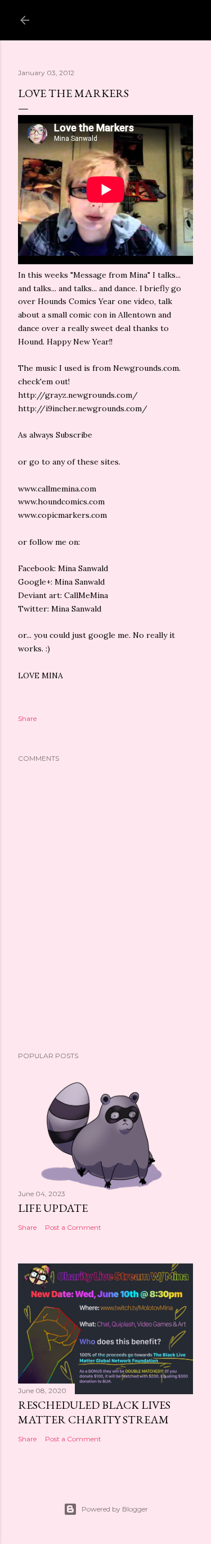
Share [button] (27, 718)
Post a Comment (73, 1227)
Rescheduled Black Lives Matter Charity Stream (94, 1412)
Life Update (53, 1208)
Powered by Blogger (115, 1509)
